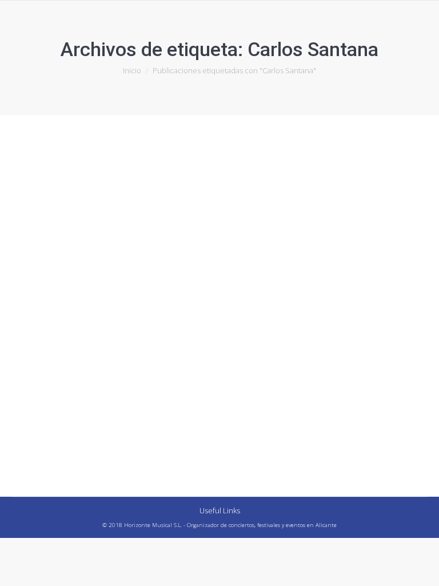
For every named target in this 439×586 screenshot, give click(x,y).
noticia (37, 368)
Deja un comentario (230, 368)
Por (95, 368)
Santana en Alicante (78, 347)
